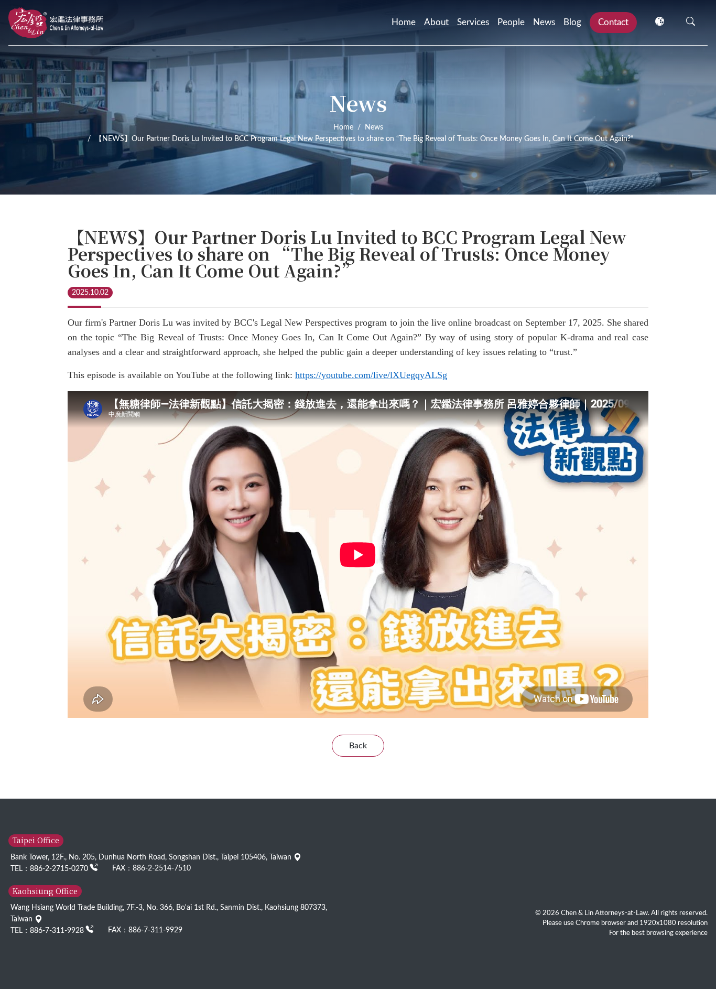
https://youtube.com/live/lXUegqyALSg (371, 375)
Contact (613, 22)
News (544, 22)
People (511, 22)
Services (473, 22)
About (436, 22)
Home (404, 22)
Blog (572, 22)
